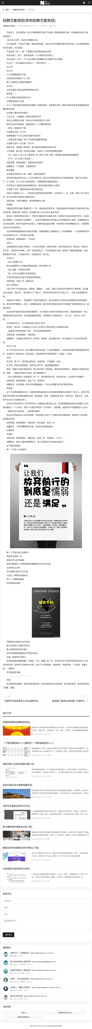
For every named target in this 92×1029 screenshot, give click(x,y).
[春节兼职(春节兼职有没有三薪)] (16, 835)
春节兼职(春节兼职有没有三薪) (17, 827)
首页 (7, 10)
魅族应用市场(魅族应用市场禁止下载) (21, 848)
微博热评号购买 (19, 10)
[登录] (84, 3)
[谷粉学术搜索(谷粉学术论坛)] (16, 814)
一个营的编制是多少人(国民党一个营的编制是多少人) (28, 743)
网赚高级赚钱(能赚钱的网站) (16, 722)
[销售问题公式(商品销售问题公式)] (16, 773)
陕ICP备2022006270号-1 (38, 1026)
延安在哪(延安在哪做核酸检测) (17, 785)
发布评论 (8, 935)
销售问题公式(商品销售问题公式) (18, 764)
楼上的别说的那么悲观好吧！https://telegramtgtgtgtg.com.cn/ (33, 962)
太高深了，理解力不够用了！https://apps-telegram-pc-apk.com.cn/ (35, 987)
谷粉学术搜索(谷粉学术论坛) (16, 806)
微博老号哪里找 (24, 1017)
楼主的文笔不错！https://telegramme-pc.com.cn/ (28, 996)
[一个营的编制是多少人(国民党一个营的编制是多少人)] (16, 752)
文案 (23, 1013)
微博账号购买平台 (65, 1013)
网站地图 (50, 1026)
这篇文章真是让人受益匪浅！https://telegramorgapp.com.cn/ (33, 970)
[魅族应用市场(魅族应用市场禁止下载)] (16, 856)
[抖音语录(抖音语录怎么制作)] (16, 877)
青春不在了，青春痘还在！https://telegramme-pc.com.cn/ (32, 953)
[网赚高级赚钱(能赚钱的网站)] (16, 731)
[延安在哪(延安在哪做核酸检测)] (16, 793)
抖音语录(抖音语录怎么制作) (16, 869)
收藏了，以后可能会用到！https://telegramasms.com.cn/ (31, 979)
